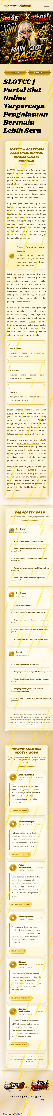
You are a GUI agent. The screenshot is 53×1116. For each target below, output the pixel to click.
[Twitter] (24, 1107)
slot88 (18, 314)
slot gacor (19, 274)
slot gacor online (22, 308)
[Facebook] (30, 1107)
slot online (31, 207)
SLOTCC (36, 180)
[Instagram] (19, 1107)
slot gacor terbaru (28, 443)
